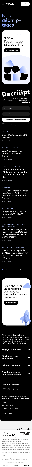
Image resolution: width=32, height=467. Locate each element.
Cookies (4, 411)
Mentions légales (7, 413)
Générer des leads (11, 365)
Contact (25, 4)
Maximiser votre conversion (10, 357)
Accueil (4, 384)
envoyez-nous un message (21, 398)
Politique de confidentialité (10, 408)
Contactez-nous (11, 303)
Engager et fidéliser (11, 349)
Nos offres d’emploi (8, 405)
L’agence (4, 402)
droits (22, 125)
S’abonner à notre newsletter (16, 119)
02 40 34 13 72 (6, 398)
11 (16, 270)
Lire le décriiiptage (12, 50)
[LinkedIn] (17, 390)
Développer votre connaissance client (12, 373)
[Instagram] (13, 390)
